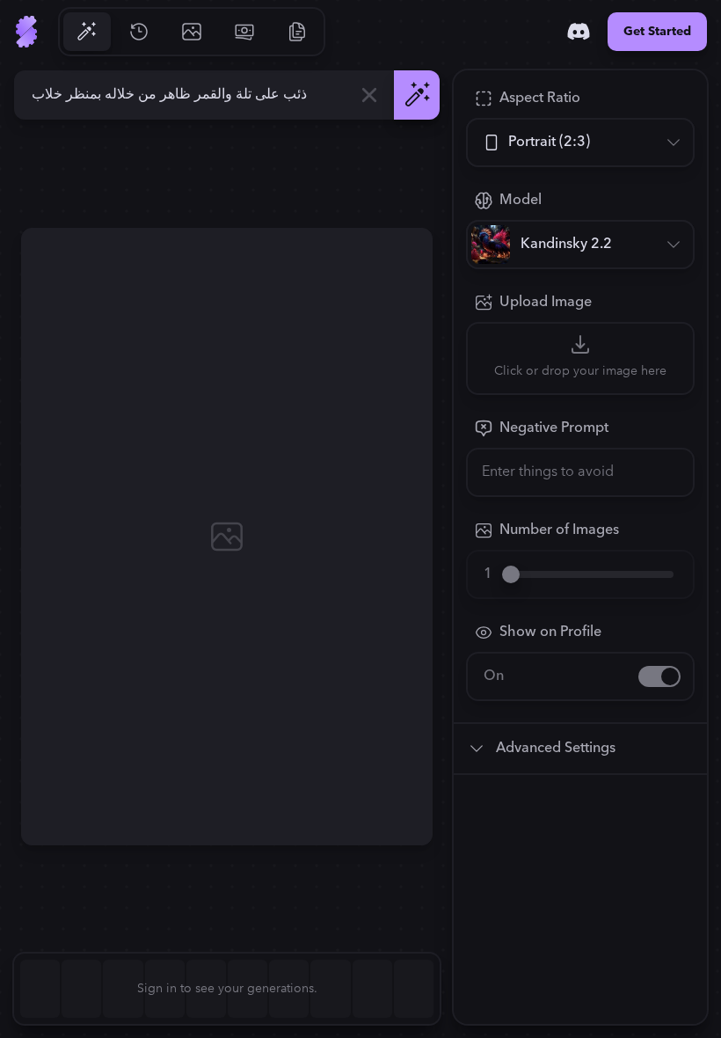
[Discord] (578, 31)
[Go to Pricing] (244, 32)
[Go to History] (139, 32)
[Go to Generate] (86, 32)
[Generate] (417, 95)
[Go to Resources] (297, 32)
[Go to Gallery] (191, 32)
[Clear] (369, 95)
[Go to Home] (26, 31)
